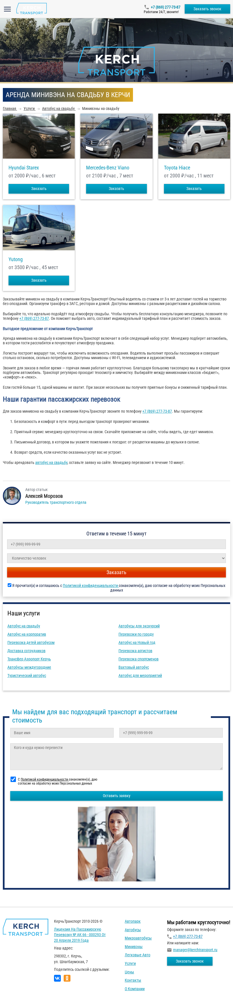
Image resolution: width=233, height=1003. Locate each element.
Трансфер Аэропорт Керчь (29, 659)
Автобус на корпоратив (26, 634)
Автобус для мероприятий (140, 675)
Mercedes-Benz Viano (107, 167)
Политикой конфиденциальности (91, 585)
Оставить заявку (116, 795)
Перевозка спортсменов (138, 659)
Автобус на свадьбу (23, 626)
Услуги (130, 963)
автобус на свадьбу (51, 462)
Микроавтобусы (138, 938)
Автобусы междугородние (29, 667)
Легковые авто (137, 955)
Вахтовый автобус (133, 667)
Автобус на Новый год (136, 642)
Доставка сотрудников (26, 650)
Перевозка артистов (135, 650)
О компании (135, 988)
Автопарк (133, 921)
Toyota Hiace (177, 167)
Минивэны (134, 946)
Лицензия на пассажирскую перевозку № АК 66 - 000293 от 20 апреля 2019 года (80, 935)
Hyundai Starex (24, 167)
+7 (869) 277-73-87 (165, 7)
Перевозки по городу (136, 634)
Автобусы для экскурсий (139, 626)
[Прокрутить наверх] (18, 989)
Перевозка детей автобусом (31, 642)
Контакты (133, 980)
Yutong (16, 259)
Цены (129, 972)
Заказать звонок (207, 9)
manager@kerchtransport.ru (195, 949)
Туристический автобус (26, 675)
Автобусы (133, 930)
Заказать (39, 188)
